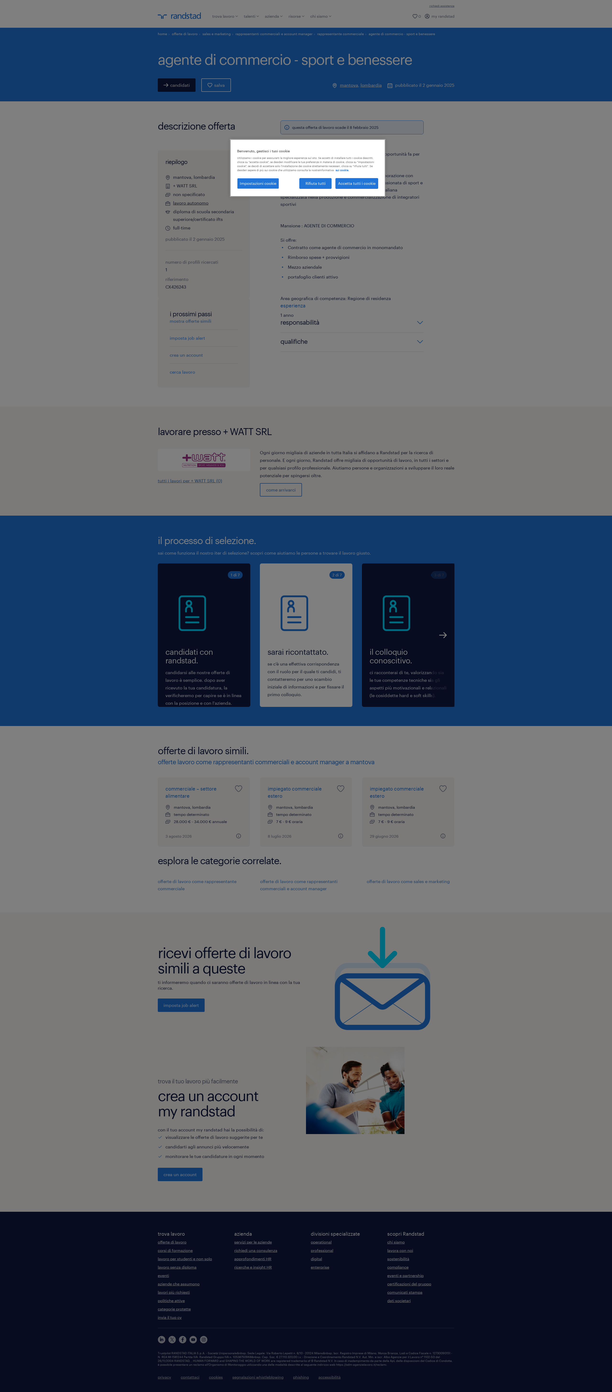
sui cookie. (342, 170)
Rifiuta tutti (316, 183)
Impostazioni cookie (258, 183)
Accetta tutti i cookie (357, 183)
